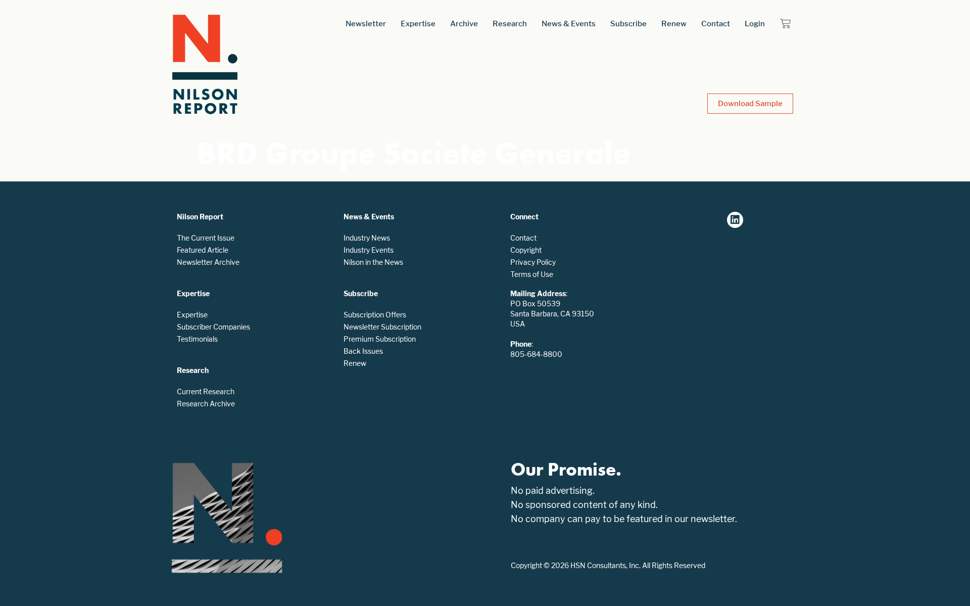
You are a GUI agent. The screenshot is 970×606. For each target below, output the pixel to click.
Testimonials (197, 339)
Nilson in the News (373, 262)
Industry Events (369, 250)
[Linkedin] (735, 220)
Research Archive (206, 403)
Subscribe (628, 23)
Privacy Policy (533, 262)
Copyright (526, 250)
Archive (464, 23)
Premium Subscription (380, 339)
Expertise (418, 23)
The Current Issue (205, 238)
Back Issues (363, 351)
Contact (715, 23)
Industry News (367, 238)
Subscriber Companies (213, 326)
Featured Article (202, 250)
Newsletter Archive (208, 262)
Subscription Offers (375, 314)
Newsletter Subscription (382, 326)
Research (510, 23)
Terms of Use (531, 274)
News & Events (569, 23)
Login (755, 23)
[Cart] (785, 23)
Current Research (205, 391)
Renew (674, 23)
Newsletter (366, 23)
